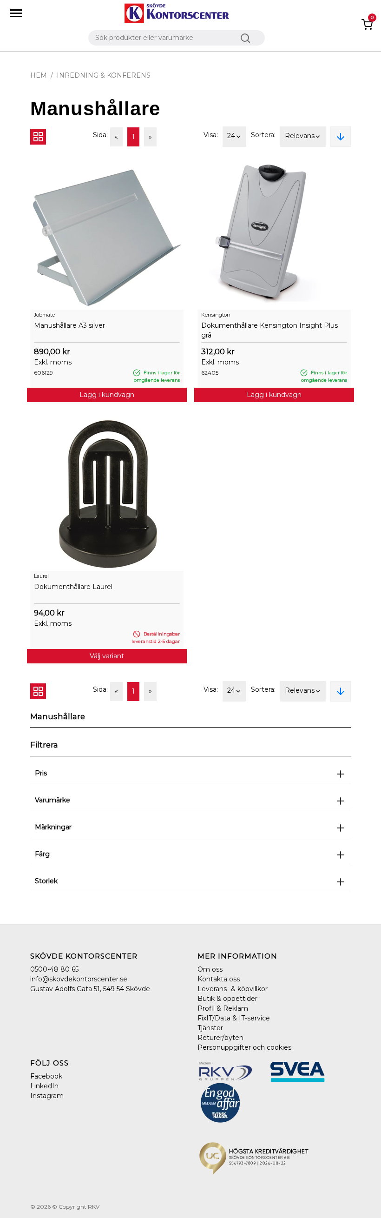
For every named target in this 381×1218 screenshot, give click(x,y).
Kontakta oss (218, 979)
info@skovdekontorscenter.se (78, 979)
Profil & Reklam (222, 1008)
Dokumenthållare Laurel (73, 587)
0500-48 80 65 (54, 969)
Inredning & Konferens (104, 75)
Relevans (300, 136)
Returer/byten (220, 1037)
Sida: (100, 135)
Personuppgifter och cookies (244, 1047)
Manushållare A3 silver (69, 325)
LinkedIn (44, 1086)
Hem (38, 75)
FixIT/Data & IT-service (233, 1018)
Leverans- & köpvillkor (232, 989)
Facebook (46, 1076)
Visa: (211, 135)
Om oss (210, 969)
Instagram (47, 1096)
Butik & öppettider (227, 998)
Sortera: (263, 135)
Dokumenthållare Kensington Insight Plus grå (269, 330)
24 (231, 136)
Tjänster (210, 1028)
